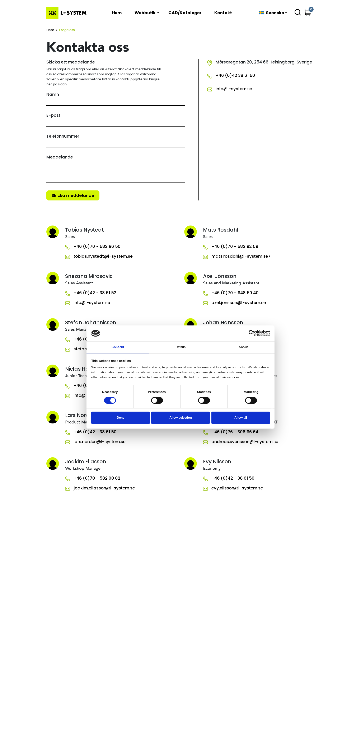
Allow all (240, 417)
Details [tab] (180, 347)
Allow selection (180, 417)
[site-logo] (67, 13)
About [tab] (243, 347)
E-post (53, 115)
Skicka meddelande (73, 195)
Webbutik (145, 12)
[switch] (157, 400)
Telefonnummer (62, 136)
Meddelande (59, 157)
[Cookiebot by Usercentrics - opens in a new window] (251, 333)
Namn (52, 94)
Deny (120, 417)
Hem (117, 12)
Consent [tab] (118, 347)
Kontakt (223, 12)
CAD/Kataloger (185, 12)
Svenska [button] (275, 12)
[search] (297, 12)
